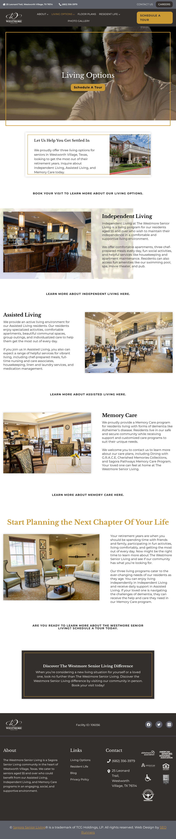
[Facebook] (148, 724)
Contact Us (145, 4)
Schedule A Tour (150, 18)
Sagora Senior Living (29, 827)
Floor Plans (87, 14)
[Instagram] (169, 724)
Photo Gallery (79, 21)
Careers (164, 4)
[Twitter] (159, 724)
